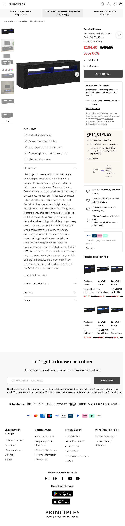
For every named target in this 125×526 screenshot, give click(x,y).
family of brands (107, 389)
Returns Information (45, 454)
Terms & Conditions (75, 441)
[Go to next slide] (77, 74)
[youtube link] (70, 478)
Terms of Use (71, 451)
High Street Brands (37, 21)
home (4, 21)
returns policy (98, 225)
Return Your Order (45, 436)
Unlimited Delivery (15, 440)
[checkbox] (103, 102)
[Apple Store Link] (62, 501)
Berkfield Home (92, 29)
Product (69, 460)
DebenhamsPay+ (14, 449)
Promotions (22, 21)
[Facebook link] (62, 478)
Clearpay (9, 454)
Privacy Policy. (114, 392)
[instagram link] (47, 478)
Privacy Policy (72, 436)
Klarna (8, 459)
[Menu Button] (4, 4)
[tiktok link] (78, 478)
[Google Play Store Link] (62, 493)
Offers (12, 21)
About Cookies (72, 446)
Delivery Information (46, 449)
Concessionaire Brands (77, 455)
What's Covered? (93, 108)
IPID (99, 118)
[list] (48, 74)
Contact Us (41, 459)
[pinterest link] (55, 478)
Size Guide (10, 444)
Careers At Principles (106, 436)
